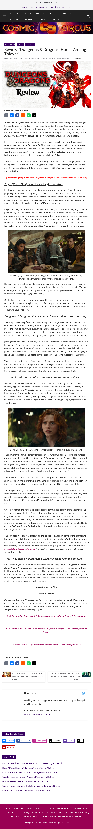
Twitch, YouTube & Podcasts (24, 816)
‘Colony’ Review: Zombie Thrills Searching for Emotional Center (31, 786)
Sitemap (78, 816)
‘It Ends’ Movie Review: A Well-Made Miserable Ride (26, 790)
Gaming (25, 812)
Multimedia (28, 19)
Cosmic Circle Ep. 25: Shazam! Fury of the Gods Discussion (27, 676)
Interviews (15, 19)
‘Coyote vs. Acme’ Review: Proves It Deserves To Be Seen (28, 776)
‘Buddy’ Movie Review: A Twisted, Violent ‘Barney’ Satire (28, 767)
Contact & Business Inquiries (56, 808)
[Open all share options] (6, 115)
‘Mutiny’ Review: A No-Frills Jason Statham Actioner (25, 781)
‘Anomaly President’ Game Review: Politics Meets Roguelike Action (33, 763)
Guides (34, 812)
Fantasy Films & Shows (53, 58)
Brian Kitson (24, 58)
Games (65, 13)
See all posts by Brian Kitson (37, 714)
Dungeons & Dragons (38, 58)
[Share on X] (34, 115)
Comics (25, 13)
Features (52, 13)
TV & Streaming (82, 812)
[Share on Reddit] (23, 115)
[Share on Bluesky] (12, 115)
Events (38, 13)
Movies (53, 812)
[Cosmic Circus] (46, 23)
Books (13, 13)
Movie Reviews (10, 44)
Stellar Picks (30, 44)
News (43, 19)
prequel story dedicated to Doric (19, 548)
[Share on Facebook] (17, 115)
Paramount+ (66, 58)
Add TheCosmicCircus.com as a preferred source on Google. (46, 7)
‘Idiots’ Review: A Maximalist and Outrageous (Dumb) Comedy (31, 772)
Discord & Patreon (79, 808)
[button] (17, 13)
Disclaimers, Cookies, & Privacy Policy (56, 816)
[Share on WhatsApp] (29, 115)
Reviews (55, 19)
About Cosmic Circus (15, 808)
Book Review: (46, 616)
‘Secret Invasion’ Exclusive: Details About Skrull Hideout (66, 676)
